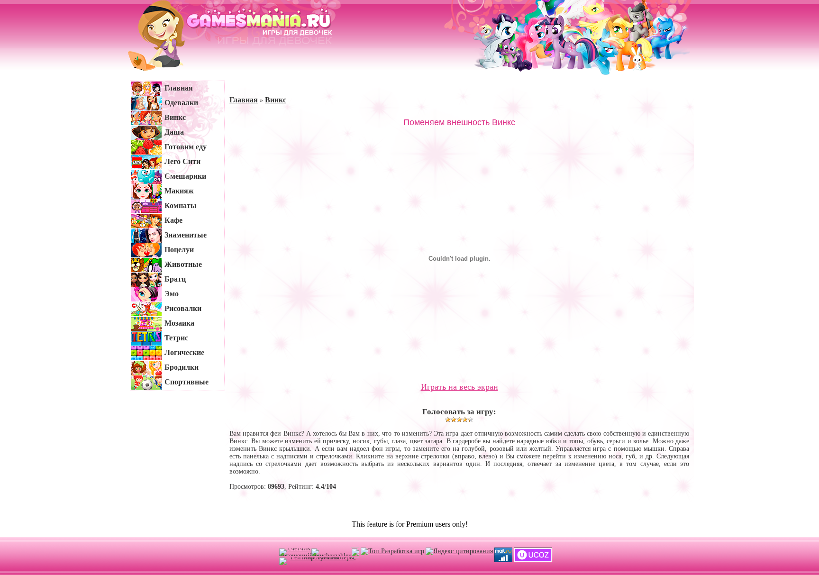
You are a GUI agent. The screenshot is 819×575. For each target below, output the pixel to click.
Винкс (275, 100)
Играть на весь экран (459, 387)
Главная (243, 100)
